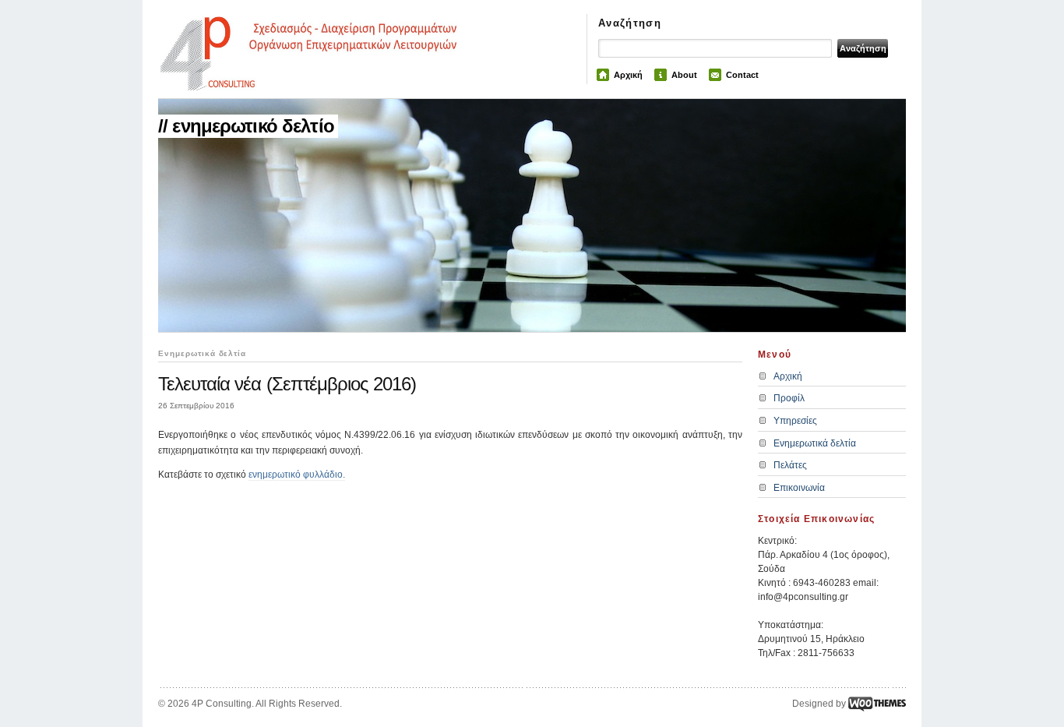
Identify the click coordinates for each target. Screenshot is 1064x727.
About (684, 74)
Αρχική (628, 74)
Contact (742, 74)
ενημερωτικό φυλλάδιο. (296, 474)
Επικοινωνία (799, 487)
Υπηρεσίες (795, 420)
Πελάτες (790, 465)
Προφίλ (789, 398)
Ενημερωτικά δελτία (814, 443)
